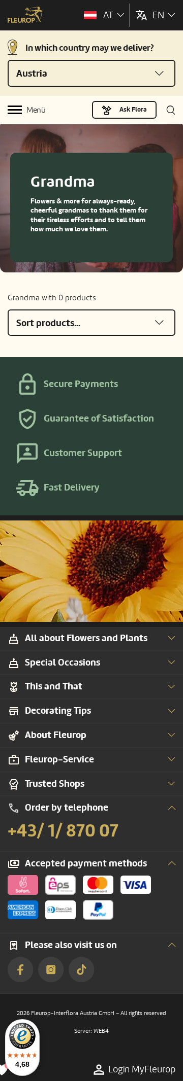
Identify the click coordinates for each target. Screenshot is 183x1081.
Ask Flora (133, 110)
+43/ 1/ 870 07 (63, 831)
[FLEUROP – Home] (25, 16)
